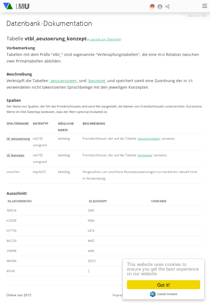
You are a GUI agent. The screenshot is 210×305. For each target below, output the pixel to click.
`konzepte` (97, 80)
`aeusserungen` (63, 80)
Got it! (163, 284)
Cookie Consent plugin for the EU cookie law (163, 294)
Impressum (121, 295)
